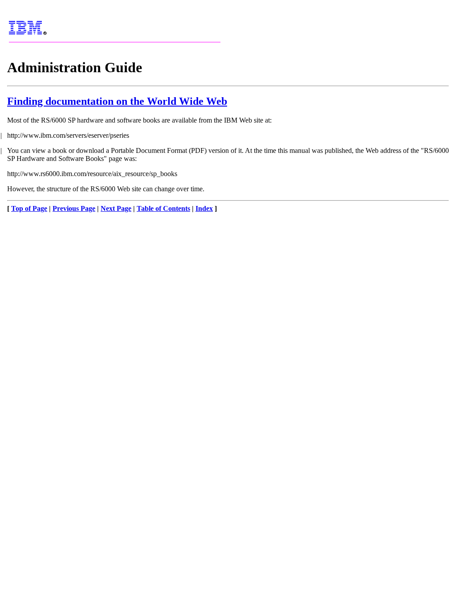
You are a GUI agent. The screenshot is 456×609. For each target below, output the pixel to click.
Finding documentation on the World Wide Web (117, 101)
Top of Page (29, 208)
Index (204, 208)
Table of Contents (163, 208)
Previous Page (74, 208)
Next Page (116, 208)
